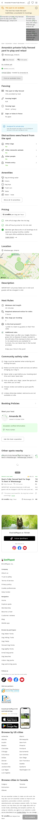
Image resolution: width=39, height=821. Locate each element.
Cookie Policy (21, 812)
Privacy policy (6, 584)
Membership (6, 608)
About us (5, 573)
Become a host (7, 612)
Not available (30, 817)
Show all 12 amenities (12, 200)
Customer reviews (8, 615)
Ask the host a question (13, 439)
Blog (3, 619)
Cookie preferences (9, 588)
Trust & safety (7, 577)
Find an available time (12, 78)
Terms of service (8, 580)
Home (4, 600)
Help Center (6, 592)
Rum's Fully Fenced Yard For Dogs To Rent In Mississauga (16, 480)
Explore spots (6, 604)
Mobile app (6, 623)
